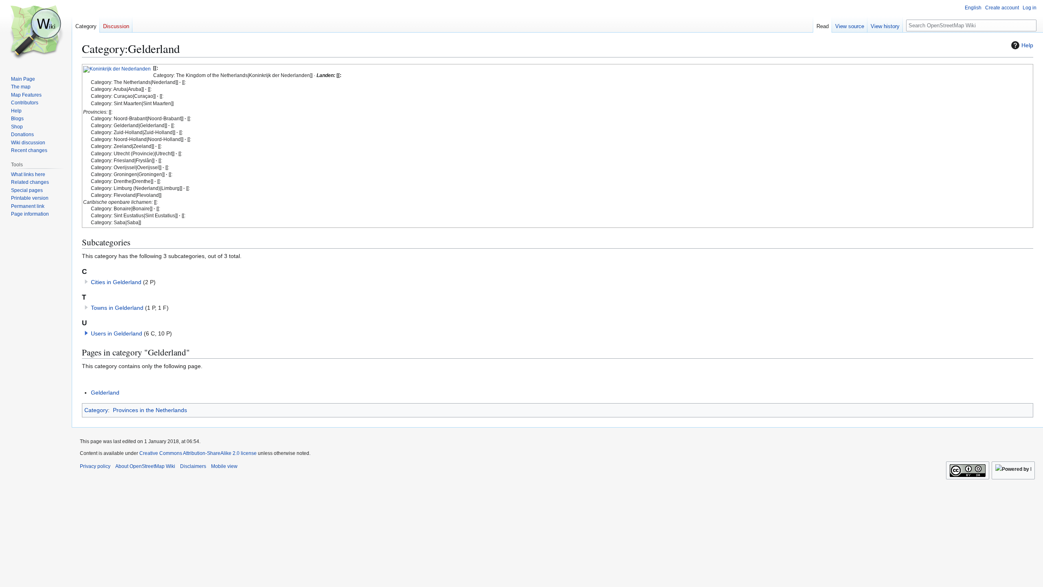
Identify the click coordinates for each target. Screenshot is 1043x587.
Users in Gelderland (116, 333)
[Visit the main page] (35, 32)
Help (1027, 45)
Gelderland (105, 392)
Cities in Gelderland (116, 282)
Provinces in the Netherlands (150, 410)
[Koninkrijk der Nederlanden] (117, 69)
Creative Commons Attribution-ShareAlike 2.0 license (198, 453)
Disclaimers (193, 466)
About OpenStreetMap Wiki (145, 466)
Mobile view (224, 466)
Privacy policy (95, 466)
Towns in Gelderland (117, 308)
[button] (86, 333)
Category (96, 410)
